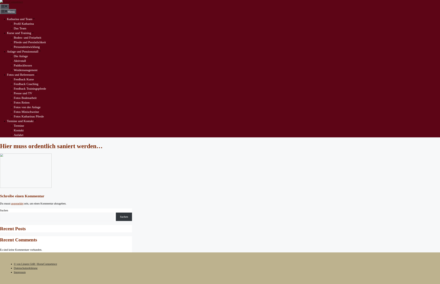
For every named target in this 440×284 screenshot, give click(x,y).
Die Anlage (21, 56)
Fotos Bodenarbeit (25, 98)
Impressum (20, 272)
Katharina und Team (19, 19)
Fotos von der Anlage (27, 107)
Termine (19, 125)
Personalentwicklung (27, 47)
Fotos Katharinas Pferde (29, 116)
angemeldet (17, 203)
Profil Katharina (24, 23)
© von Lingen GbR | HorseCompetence (35, 264)
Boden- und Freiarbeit (27, 37)
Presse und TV (23, 93)
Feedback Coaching (26, 84)
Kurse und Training (19, 33)
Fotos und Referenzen (20, 74)
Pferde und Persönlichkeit (30, 42)
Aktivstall (20, 61)
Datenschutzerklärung (25, 268)
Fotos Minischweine (26, 111)
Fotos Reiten (22, 102)
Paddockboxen (23, 65)
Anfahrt (18, 135)
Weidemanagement (25, 70)
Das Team (20, 28)
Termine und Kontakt (20, 121)
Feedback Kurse (24, 79)
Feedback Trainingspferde (30, 88)
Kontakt (19, 130)
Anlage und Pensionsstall (22, 51)
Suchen (4, 210)
